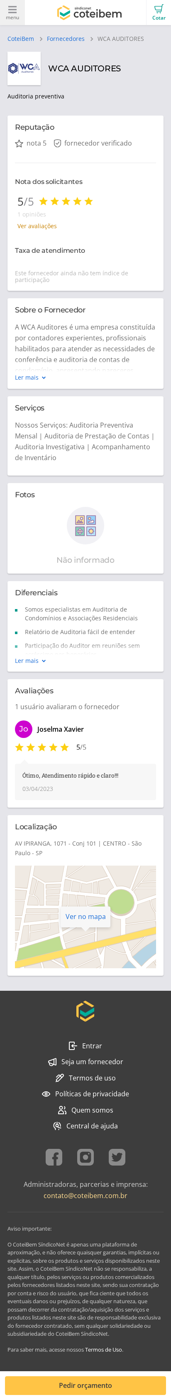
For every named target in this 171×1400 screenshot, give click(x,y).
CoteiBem (20, 38)
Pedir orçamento (85, 1385)
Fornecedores (66, 38)
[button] (158, 12)
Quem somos (92, 1110)
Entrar (92, 1045)
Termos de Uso (103, 1349)
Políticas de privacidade (92, 1093)
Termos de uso (92, 1078)
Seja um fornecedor (92, 1061)
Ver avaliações (37, 226)
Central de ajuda (92, 1126)
